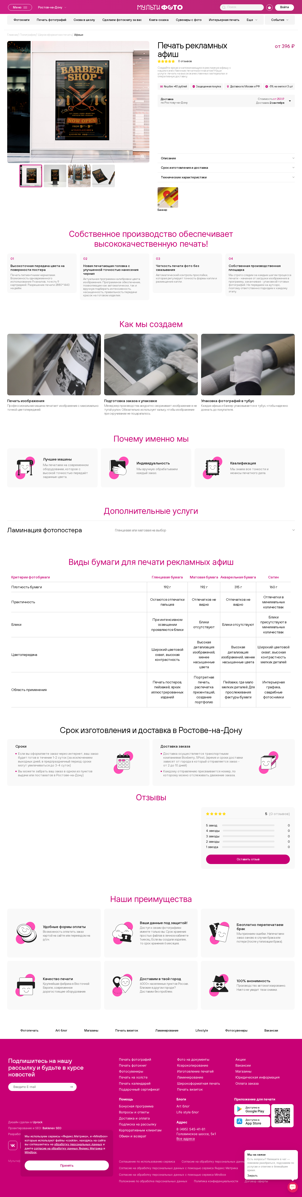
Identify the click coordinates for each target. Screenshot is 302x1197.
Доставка (174, 100)
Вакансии (271, 1030)
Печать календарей (135, 1083)
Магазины (91, 1030)
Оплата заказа (247, 1083)
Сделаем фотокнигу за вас (122, 20)
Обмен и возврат (132, 1136)
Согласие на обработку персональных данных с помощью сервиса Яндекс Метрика (178, 1168)
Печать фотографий (51, 20)
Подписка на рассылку (137, 1124)
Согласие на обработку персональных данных (214, 1161)
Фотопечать (29, 1030)
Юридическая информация (257, 1077)
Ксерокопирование (192, 1065)
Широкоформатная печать (198, 1083)
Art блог (61, 1030)
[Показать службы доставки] (289, 101)
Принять (67, 1165)
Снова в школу (84, 20)
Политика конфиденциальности (216, 1181)
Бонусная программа (136, 1106)
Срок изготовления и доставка (184, 167)
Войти (284, 7)
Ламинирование (167, 1030)
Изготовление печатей (195, 1071)
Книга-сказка (158, 20)
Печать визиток (126, 1030)
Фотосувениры (236, 1030)
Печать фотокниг (133, 1065)
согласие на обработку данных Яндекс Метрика (68, 1148)
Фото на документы (193, 1059)
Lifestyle (202, 1030)
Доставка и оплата (134, 1118)
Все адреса (185, 1139)
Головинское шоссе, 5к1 (196, 1134)
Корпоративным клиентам (140, 1130)
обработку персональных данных (78, 1144)
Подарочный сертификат (139, 1089)
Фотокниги (21, 20)
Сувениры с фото (189, 20)
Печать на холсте (133, 1077)
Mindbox (31, 1152)
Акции (240, 1059)
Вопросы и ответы (134, 1112)
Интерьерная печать (224, 20)
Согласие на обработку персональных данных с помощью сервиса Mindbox (172, 1174)
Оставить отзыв (248, 859)
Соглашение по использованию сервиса (147, 1161)
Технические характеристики (184, 177)
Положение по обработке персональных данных (153, 1181)
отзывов (185, 61)
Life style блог (187, 1112)
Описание (168, 158)
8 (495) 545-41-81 (190, 1129)
